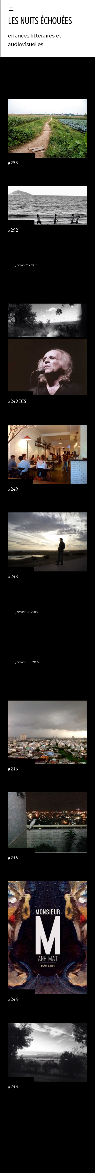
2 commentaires (20, 170)
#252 (13, 230)
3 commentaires (20, 496)
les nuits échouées (40, 20)
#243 (13, 1086)
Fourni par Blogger (52, 1145)
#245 (13, 857)
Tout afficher (26, 80)
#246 (13, 768)
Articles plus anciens (68, 1114)
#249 (13, 489)
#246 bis (25, 669)
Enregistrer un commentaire (29, 408)
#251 (21, 272)
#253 (13, 162)
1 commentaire (19, 237)
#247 (21, 619)
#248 (13, 576)
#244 (13, 999)
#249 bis (17, 401)
